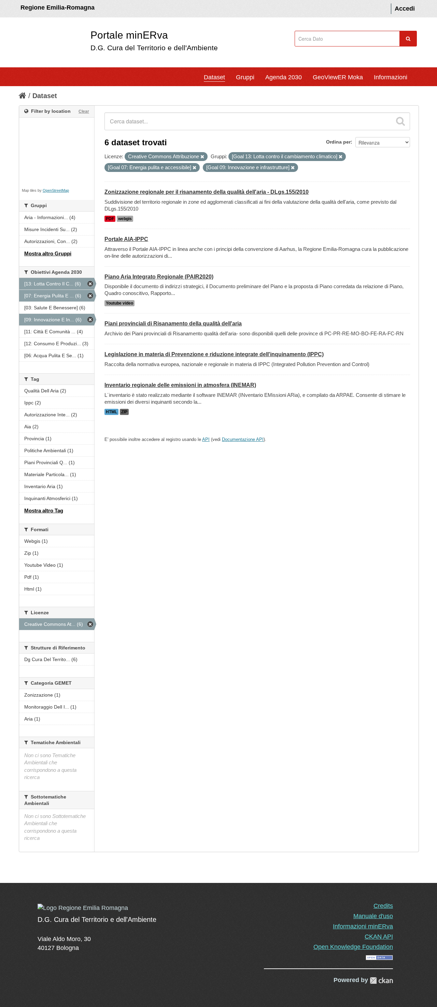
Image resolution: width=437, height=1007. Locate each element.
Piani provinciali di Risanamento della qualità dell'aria (173, 323)
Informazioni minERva (363, 926)
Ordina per (338, 142)
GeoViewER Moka (338, 77)
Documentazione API (243, 439)
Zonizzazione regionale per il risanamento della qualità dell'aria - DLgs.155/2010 (206, 192)
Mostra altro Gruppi (47, 253)
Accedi (405, 8)
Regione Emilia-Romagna (57, 7)
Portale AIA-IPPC (126, 239)
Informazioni (390, 77)
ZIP (124, 411)
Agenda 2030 (283, 77)
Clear (84, 111)
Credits (383, 905)
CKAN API (379, 936)
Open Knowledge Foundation (353, 946)
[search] (400, 121)
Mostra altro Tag (43, 510)
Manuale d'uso (373, 916)
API (206, 439)
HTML (111, 411)
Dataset (214, 77)
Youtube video (119, 303)
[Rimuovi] (202, 157)
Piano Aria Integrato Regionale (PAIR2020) (158, 277)
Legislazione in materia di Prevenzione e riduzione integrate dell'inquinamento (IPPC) (214, 354)
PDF (110, 218)
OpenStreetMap (56, 190)
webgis (125, 218)
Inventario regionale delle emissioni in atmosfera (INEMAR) (180, 385)
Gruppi (245, 77)
